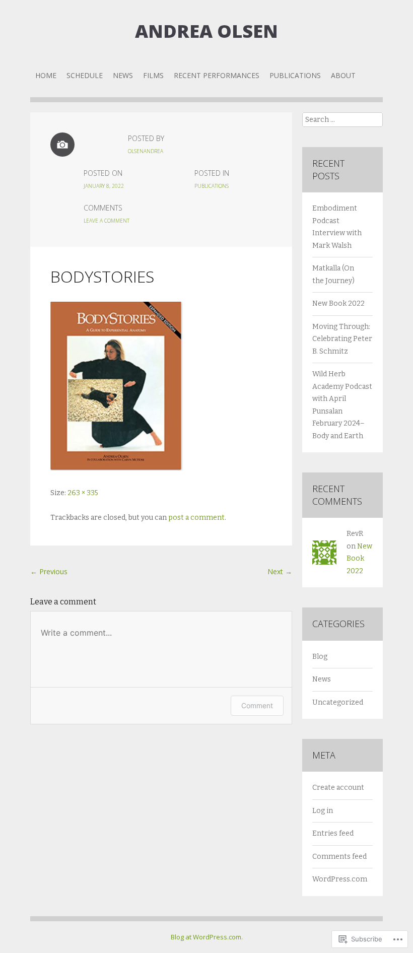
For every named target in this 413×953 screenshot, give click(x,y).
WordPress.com (339, 879)
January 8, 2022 (104, 185)
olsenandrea (145, 151)
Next (279, 571)
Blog (319, 656)
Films (153, 75)
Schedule (84, 75)
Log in (322, 810)
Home (45, 75)
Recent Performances (216, 75)
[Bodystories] (116, 468)
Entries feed (333, 833)
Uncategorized (337, 702)
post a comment (196, 517)
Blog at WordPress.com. (207, 936)
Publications (295, 75)
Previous (48, 571)
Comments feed (339, 856)
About (343, 75)
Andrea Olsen (206, 31)
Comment (257, 705)
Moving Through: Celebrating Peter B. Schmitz (342, 339)
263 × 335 (82, 493)
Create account (338, 787)
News (123, 75)
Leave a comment (106, 220)
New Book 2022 (338, 303)
